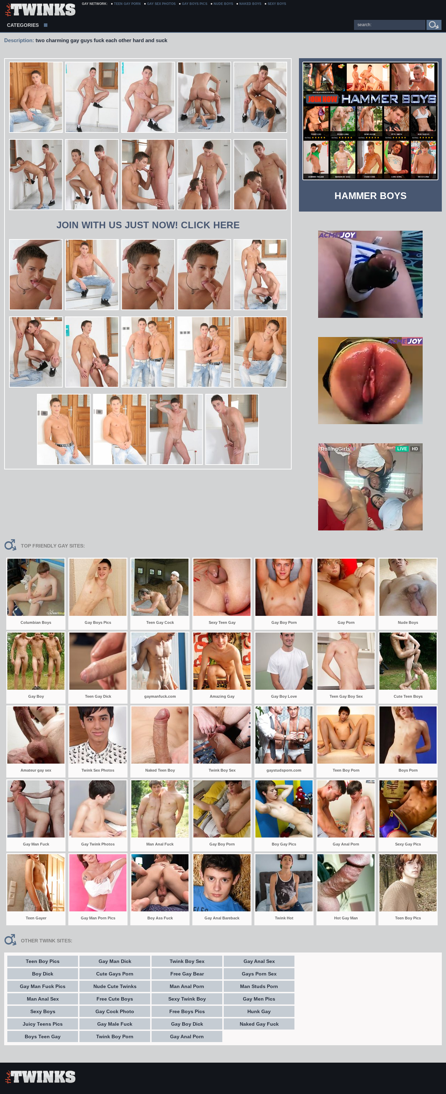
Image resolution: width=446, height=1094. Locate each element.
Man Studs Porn (259, 986)
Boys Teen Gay (43, 1036)
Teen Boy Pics (43, 961)
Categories (23, 25)
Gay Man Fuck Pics (43, 986)
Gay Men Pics (259, 999)
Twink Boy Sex (187, 961)
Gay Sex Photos (161, 4)
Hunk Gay (259, 1011)
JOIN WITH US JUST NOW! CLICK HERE (148, 225)
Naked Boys (250, 4)
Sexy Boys (42, 1011)
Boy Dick (42, 974)
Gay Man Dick (115, 961)
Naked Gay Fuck (259, 1024)
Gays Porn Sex (259, 974)
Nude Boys (223, 4)
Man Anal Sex (43, 999)
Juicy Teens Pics (43, 1024)
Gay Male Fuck (114, 1024)
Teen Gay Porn (127, 4)
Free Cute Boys (115, 999)
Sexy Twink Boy (187, 999)
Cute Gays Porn (114, 974)
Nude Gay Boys (40, 10)
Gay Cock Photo (114, 1011)
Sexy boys (277, 4)
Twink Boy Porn (114, 1036)
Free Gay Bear (187, 974)
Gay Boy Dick (187, 1024)
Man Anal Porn (187, 986)
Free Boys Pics (187, 1011)
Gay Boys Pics (194, 4)
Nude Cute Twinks (115, 986)
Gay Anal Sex (259, 961)
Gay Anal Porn (187, 1036)
